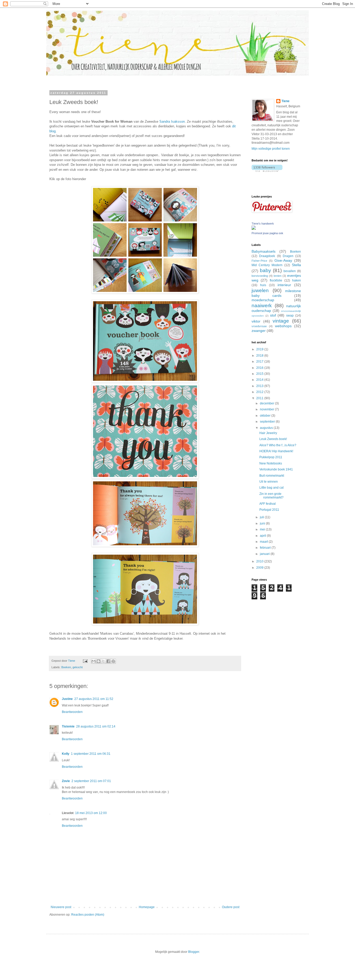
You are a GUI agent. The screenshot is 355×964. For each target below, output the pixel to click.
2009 (260, 567)
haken (296, 280)
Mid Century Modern (267, 265)
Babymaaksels (263, 251)
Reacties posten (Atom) (87, 914)
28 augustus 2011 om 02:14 (95, 726)
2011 (260, 398)
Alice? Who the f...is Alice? (277, 445)
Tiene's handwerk (263, 223)
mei (263, 529)
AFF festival (267, 504)
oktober (265, 415)
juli (262, 517)
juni (263, 523)
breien (277, 275)
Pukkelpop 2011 (270, 457)
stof (273, 315)
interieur (284, 285)
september (268, 421)
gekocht (78, 667)
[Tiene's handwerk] (254, 229)
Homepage (147, 907)
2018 (260, 355)
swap (290, 315)
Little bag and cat (271, 487)
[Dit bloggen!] (98, 661)
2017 (260, 361)
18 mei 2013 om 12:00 (91, 813)
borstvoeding (260, 275)
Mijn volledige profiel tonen (271, 148)
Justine (67, 699)
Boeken (66, 667)
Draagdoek (267, 256)
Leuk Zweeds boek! (273, 439)
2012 (260, 392)
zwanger (259, 331)
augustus (267, 428)
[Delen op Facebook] (108, 661)
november (267, 409)
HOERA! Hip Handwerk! (276, 451)
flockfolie (276, 280)
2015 (260, 374)
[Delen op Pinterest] (113, 661)
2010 (260, 561)
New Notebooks (270, 463)
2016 (260, 368)
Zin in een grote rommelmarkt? (271, 495)
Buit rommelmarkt (271, 475)
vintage (281, 321)
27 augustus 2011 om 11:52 (93, 699)
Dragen (288, 256)
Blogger (193, 952)
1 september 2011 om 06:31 (90, 754)
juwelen (260, 290)
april (263, 535)
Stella (296, 265)
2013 (260, 386)
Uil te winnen (268, 481)
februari (266, 547)
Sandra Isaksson (172, 121)
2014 (260, 380)
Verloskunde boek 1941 (276, 469)
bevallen (290, 271)
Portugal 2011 (269, 509)
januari (265, 554)
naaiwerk (262, 305)
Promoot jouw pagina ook (267, 233)
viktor (256, 321)
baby (265, 270)
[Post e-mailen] (85, 660)
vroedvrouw (259, 326)
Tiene (285, 101)
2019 (260, 349)
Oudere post (230, 907)
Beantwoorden (72, 712)
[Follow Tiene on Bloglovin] (267, 171)
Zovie (66, 781)
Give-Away (283, 260)
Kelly (65, 754)
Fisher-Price (259, 260)
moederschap (263, 300)
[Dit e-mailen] (93, 661)
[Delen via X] (103, 661)
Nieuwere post (61, 907)
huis (263, 285)
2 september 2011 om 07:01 (91, 781)
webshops (283, 326)
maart (264, 541)
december (267, 403)
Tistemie (68, 726)
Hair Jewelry (268, 433)
